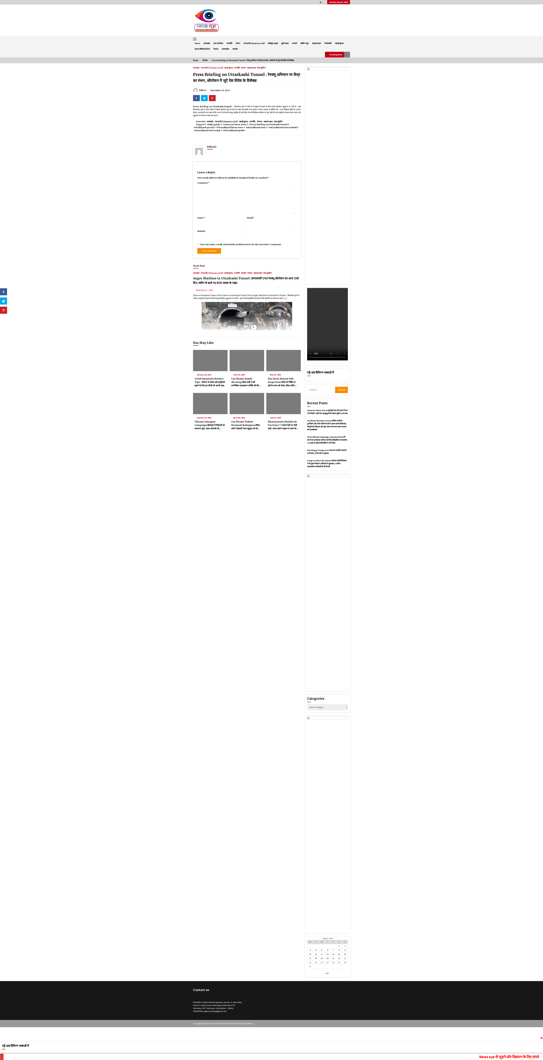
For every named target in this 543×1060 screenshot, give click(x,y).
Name (201, 218)
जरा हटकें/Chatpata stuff (254, 43)
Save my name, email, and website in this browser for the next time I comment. (240, 244)
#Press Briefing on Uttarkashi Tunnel (268, 124)
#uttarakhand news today (207, 130)
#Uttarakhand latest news (229, 127)
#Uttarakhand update (234, 130)
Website (201, 231)
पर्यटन (238, 43)
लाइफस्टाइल (316, 43)
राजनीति (229, 43)
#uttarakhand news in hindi (282, 127)
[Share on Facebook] (3, 291)
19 (322, 958)
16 (345, 954)
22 (339, 958)
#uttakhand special (204, 127)
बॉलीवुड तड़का (273, 43)
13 (327, 954)
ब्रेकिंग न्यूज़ (304, 43)
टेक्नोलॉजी (328, 43)
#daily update (213, 124)
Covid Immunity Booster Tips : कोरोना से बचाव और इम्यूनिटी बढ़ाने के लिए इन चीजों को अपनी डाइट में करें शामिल (210, 382)
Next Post (199, 265)
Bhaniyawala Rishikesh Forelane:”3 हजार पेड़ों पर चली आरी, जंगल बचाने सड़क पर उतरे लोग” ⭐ (283, 425)
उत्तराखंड (206, 43)
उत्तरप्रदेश (225, 49)
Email (250, 218)
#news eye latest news (234, 124)
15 (339, 954)
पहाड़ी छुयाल (339, 43)
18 (316, 958)
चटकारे (294, 43)
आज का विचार (218, 43)
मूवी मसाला (285, 43)
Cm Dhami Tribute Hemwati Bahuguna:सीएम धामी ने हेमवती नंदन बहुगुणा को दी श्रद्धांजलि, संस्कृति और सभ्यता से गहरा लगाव (245, 425)
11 (316, 954)
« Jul (326, 973)
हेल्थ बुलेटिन (261, 67)
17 (310, 958)
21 (333, 958)
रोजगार (215, 49)
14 (333, 954)
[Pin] (3, 310)
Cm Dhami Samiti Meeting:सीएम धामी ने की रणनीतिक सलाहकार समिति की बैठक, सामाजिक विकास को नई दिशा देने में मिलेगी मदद (246, 382)
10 (310, 954)
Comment (203, 183)
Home (197, 43)
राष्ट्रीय (235, 49)
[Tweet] (3, 301)
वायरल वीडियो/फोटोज (202, 49)
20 (327, 958)
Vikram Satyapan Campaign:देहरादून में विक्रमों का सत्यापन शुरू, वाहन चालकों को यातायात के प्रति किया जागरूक (210, 425)
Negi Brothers (247, 1023)
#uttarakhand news (255, 127)
